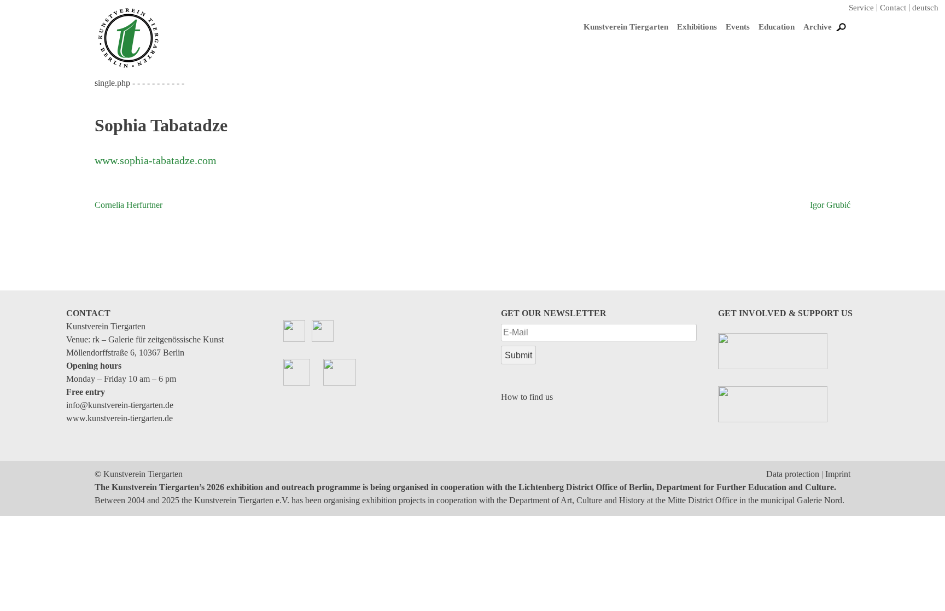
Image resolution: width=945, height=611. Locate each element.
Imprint (837, 474)
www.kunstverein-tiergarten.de (119, 418)
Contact (893, 7)
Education (777, 26)
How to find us (527, 396)
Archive (817, 26)
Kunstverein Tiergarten (626, 26)
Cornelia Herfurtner (128, 205)
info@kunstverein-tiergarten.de (119, 405)
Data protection (792, 474)
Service (861, 7)
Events (738, 26)
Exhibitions (697, 26)
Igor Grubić (830, 205)
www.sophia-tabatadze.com (156, 160)
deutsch (925, 7)
